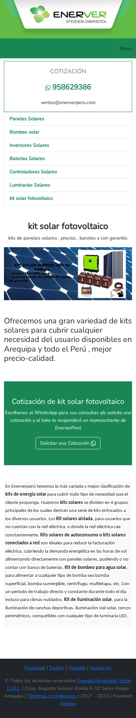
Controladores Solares (33, 171)
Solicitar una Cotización (65, 443)
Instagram (100, 667)
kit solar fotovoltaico (31, 198)
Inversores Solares (29, 145)
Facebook (35, 667)
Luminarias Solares (30, 185)
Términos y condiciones (52, 695)
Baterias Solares (27, 158)
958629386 (71, 87)
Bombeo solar (24, 132)
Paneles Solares (27, 118)
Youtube (77, 667)
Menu (126, 48)
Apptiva (68, 703)
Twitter (56, 667)
